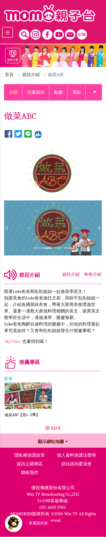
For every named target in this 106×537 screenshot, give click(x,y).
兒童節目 (36, 92)
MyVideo (13, 341)
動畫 (58, 92)
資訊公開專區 (30, 464)
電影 (76, 92)
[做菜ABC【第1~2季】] (28, 396)
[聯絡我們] (70, 33)
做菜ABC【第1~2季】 (22, 415)
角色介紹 (92, 274)
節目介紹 (31, 74)
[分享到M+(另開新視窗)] (38, 134)
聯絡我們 (29, 472)
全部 (13, 92)
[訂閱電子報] (82, 33)
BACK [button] (55, 428)
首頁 (9, 74)
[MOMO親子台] (53, 13)
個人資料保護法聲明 (76, 455)
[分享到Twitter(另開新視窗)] (18, 134)
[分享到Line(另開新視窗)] (28, 134)
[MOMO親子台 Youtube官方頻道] (59, 33)
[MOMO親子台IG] (35, 33)
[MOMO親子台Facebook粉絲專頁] (47, 33)
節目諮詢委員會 (76, 464)
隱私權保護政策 (29, 455)
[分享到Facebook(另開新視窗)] (8, 134)
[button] (94, 92)
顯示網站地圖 (51, 441)
